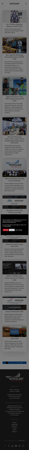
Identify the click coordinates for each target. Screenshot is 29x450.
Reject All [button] (12, 229)
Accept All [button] (6, 229)
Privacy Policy (7, 226)
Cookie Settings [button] (18, 229)
